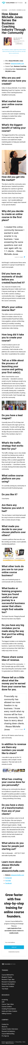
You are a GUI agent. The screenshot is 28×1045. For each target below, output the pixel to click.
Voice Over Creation (8, 986)
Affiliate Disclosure (10, 1043)
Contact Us (5, 1024)
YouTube (8, 880)
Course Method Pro (8, 975)
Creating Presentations (9, 1009)
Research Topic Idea (8, 979)
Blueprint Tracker (7, 977)
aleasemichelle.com (17, 63)
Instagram (8, 878)
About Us (4, 1027)
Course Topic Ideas (8, 1004)
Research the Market (8, 984)
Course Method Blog (8, 1033)
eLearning (5, 999)
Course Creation (7, 1006)
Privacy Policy (18, 1042)
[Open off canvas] (25, 2)
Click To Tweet (19, 257)
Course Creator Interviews (10, 1029)
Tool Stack (5, 989)
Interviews (4, 10)
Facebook (8, 883)
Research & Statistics (8, 1031)
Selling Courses (6, 1013)
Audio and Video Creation (9, 1011)
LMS (3, 1002)
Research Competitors (9, 982)
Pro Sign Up (5, 1036)
